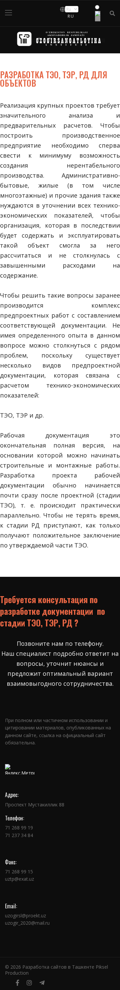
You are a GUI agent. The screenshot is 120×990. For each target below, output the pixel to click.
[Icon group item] (17, 983)
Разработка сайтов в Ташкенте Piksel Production (56, 970)
